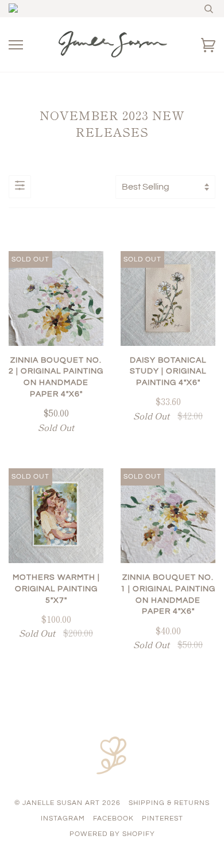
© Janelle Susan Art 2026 (67, 803)
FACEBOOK (113, 818)
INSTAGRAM (63, 818)
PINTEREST (162, 818)
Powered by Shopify (112, 834)
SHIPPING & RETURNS (169, 803)
